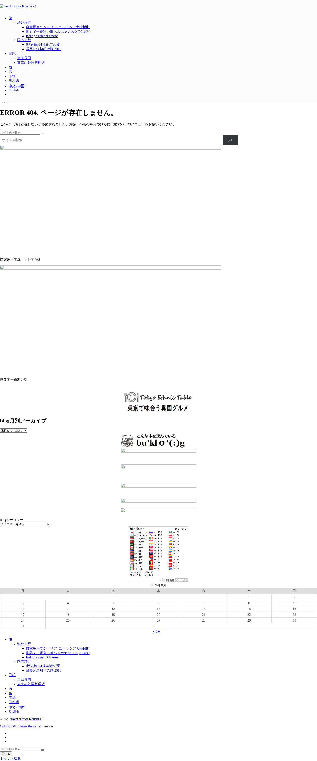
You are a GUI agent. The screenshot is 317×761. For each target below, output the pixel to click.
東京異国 (24, 58)
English (14, 90)
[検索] (230, 140)
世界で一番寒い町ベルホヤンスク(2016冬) (58, 31)
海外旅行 (24, 22)
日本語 (14, 81)
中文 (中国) (17, 86)
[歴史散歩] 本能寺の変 (43, 44)
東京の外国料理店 (31, 62)
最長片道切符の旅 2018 (43, 49)
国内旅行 (24, 40)
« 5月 (157, 631)
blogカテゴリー (11, 520)
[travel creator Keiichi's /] (158, 6)
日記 (12, 53)
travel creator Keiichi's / (26, 719)
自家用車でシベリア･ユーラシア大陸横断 (58, 27)
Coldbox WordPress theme (18, 726)
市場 (12, 76)
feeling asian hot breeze (42, 36)
